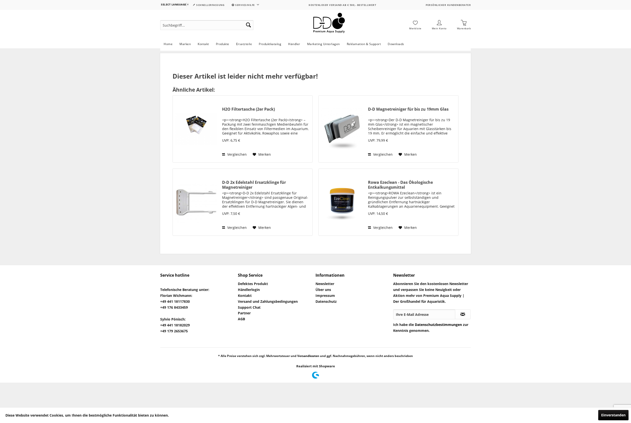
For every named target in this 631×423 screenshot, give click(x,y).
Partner (244, 313)
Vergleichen (236, 154)
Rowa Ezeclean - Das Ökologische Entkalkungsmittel (400, 185)
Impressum (325, 295)
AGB (241, 319)
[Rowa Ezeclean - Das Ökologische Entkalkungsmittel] (342, 202)
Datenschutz (326, 301)
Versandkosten (308, 356)
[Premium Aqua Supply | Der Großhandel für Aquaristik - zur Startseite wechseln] (329, 25)
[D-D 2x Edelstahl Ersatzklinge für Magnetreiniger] (196, 202)
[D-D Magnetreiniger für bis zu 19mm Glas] (342, 129)
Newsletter (325, 283)
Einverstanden (613, 415)
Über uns (323, 289)
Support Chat (249, 307)
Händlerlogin (249, 289)
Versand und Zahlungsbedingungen (268, 301)
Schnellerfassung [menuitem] (210, 5)
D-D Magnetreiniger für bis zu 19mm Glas (408, 109)
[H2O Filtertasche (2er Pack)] (196, 129)
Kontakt (245, 295)
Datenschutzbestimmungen (438, 324)
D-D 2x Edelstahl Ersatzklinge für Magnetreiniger (254, 185)
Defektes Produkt (253, 283)
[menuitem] (206, 25)
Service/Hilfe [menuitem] (245, 5)
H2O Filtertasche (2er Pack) (248, 109)
